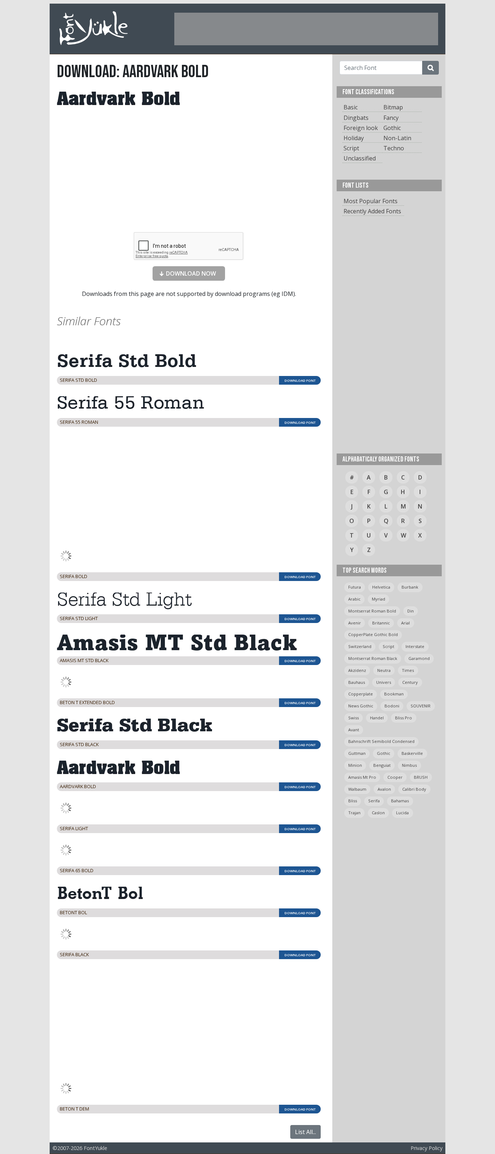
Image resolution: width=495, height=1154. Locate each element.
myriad (378, 599)
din (410, 611)
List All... (305, 1132)
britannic (381, 623)
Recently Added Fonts (372, 211)
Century (410, 682)
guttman (357, 753)
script (388, 646)
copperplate (360, 694)
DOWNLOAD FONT (300, 380)
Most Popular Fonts (371, 201)
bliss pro (403, 717)
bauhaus (356, 682)
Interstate (414, 646)
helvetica (381, 587)
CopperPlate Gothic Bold (373, 634)
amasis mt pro (362, 777)
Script (351, 148)
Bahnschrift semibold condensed (381, 741)
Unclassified (360, 158)
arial (405, 623)
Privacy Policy (426, 1148)
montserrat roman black (372, 658)
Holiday (354, 138)
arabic (354, 599)
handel (377, 717)
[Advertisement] (306, 29)
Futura (354, 587)
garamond (419, 658)
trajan (354, 812)
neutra (384, 670)
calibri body (414, 789)
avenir (354, 623)
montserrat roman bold (372, 611)
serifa (374, 800)
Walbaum (357, 789)
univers (383, 682)
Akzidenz (357, 670)
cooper (395, 777)
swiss (353, 717)
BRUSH (421, 777)
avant (353, 729)
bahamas (400, 800)
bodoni (391, 705)
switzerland (359, 646)
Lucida (402, 812)
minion (355, 765)
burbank (410, 587)
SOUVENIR (420, 705)
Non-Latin (397, 138)
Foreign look (361, 128)
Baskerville (412, 753)
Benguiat (382, 765)
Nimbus (409, 765)
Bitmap (393, 107)
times (408, 670)
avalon (384, 789)
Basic (351, 107)
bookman (394, 694)
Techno (393, 148)
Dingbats (356, 118)
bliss (352, 800)
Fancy (391, 118)
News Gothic (360, 705)
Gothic (392, 128)
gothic (383, 753)
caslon (378, 812)
